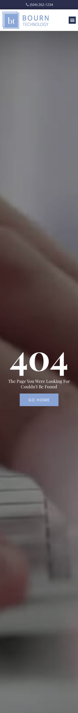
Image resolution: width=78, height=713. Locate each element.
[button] (72, 20)
